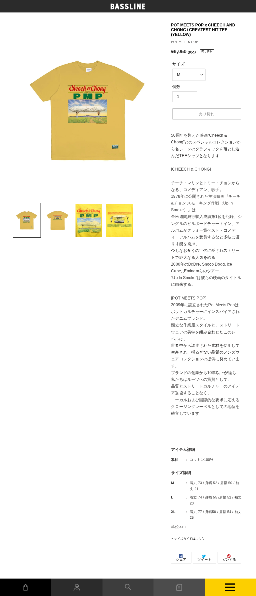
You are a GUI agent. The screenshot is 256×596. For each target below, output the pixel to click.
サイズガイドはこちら (189, 538)
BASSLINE (128, 6)
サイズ (178, 64)
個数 (176, 87)
